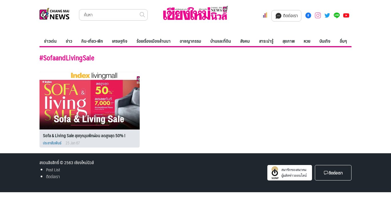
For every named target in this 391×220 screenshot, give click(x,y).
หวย (307, 41)
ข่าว (69, 41)
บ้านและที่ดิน (220, 41)
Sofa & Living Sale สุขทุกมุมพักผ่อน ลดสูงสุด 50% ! (84, 135)
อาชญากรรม (190, 41)
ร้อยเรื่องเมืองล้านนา (154, 41)
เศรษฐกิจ (119, 41)
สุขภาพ (289, 41)
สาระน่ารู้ (266, 41)
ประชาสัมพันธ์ (52, 143)
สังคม (245, 41)
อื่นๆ (343, 41)
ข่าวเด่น (50, 41)
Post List (53, 169)
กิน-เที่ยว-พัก (92, 41)
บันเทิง (324, 41)
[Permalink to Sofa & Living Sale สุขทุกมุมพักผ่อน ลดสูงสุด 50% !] (92, 100)
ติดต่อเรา (290, 15)
